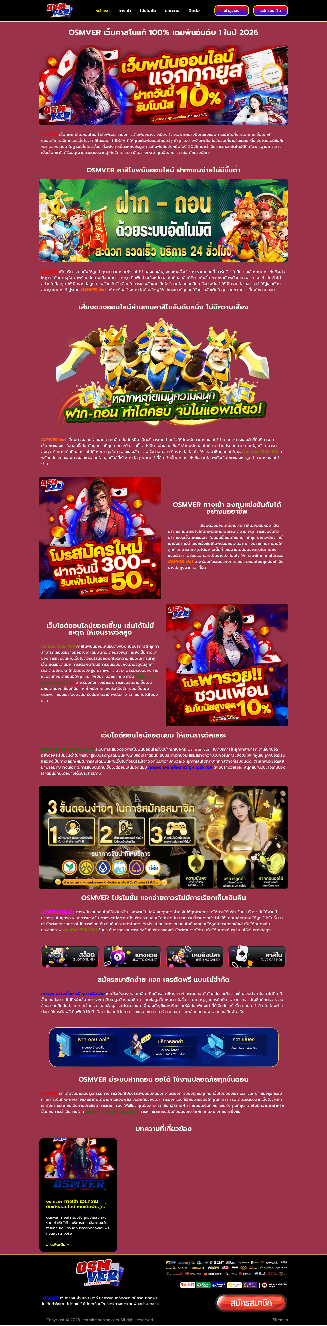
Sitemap (280, 1320)
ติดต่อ (194, 11)
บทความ (172, 11)
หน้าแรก (102, 11)
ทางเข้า (125, 11)
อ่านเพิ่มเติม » (57, 1244)
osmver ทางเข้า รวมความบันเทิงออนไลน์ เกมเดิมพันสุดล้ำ (77, 1204)
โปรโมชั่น (148, 11)
